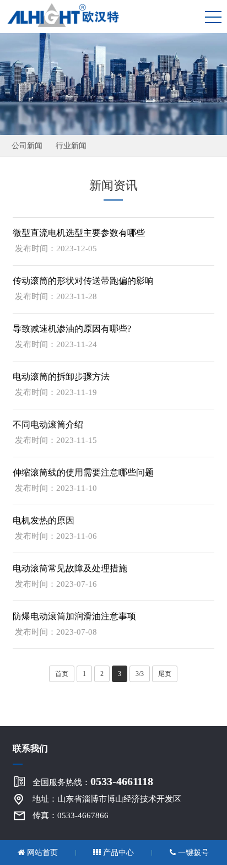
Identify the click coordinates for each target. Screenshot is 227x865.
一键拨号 (192, 852)
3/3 (140, 674)
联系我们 (30, 748)
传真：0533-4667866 (71, 815)
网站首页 (41, 852)
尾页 (164, 674)
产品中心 (117, 852)
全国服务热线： (93, 781)
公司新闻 (27, 146)
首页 (61, 674)
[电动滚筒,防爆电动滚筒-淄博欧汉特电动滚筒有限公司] (69, 13)
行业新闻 (71, 146)
